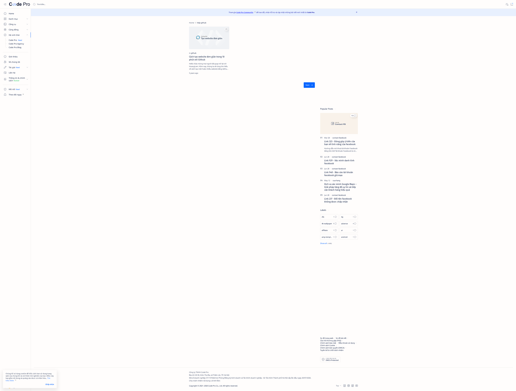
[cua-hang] (336, 180)
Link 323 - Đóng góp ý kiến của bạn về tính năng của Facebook (340, 143)
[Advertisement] (339, 61)
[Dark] (506, 4)
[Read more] (225, 73)
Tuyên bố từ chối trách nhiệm (331, 350)
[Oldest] (309, 85)
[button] (353, 115)
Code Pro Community (244, 12)
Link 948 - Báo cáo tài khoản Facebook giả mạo (338, 174)
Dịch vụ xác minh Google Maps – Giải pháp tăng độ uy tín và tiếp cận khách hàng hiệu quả (340, 187)
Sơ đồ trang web (326, 338)
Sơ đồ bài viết (341, 338)
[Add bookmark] (226, 29)
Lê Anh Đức (215, 380)
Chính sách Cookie (327, 345)
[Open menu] (5, 4)
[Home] (191, 22)
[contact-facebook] (339, 138)
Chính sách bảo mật (328, 343)
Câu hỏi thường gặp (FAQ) (330, 340)
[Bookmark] (511, 4)
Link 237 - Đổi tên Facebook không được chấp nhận (338, 200)
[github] (193, 53)
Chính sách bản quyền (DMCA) (332, 348)
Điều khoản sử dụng (347, 343)
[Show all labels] (326, 243)
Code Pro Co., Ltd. (215, 386)
